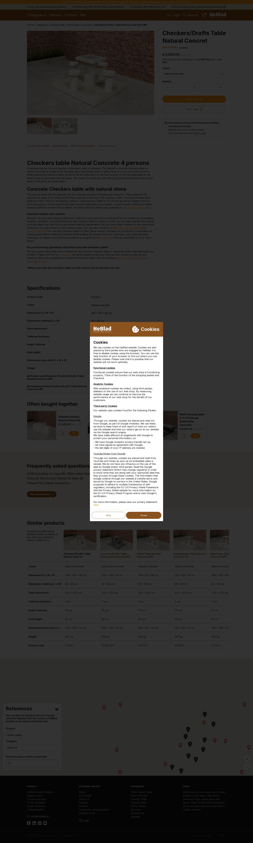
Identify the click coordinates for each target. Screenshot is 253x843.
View (96, 504)
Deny (108, 515)
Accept (144, 515)
